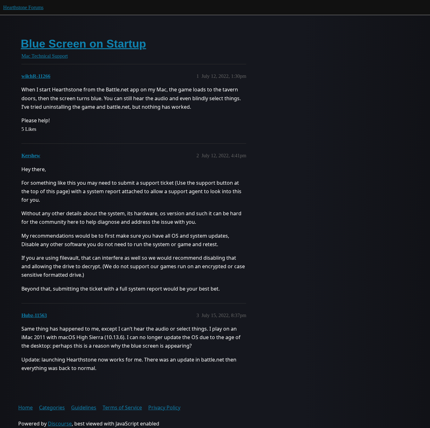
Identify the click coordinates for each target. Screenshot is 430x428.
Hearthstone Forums (23, 7)
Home (25, 407)
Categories (52, 407)
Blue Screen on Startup (83, 43)
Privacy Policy (164, 407)
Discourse (60, 423)
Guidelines (83, 407)
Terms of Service (122, 407)
